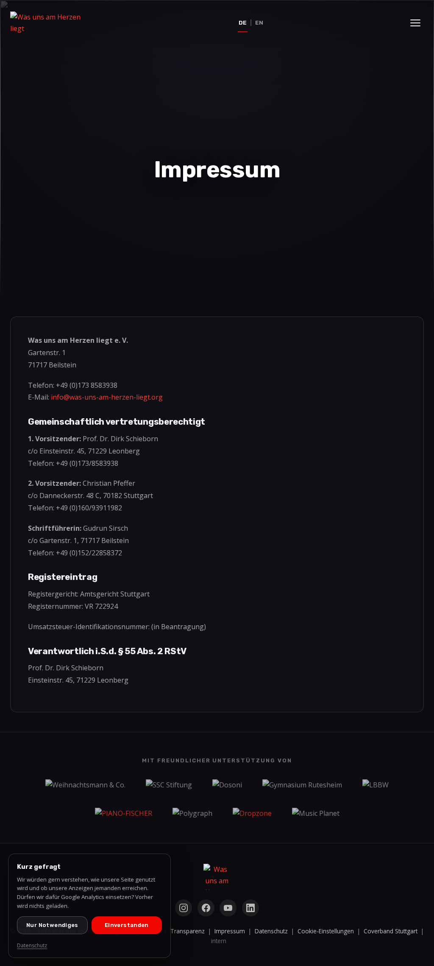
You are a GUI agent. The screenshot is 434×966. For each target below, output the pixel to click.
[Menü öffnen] (415, 23)
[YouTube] (228, 907)
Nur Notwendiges (52, 925)
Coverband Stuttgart (390, 931)
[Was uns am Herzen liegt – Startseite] (52, 22)
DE (243, 22)
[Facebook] (206, 907)
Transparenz (187, 931)
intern (218, 941)
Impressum (229, 931)
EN (259, 22)
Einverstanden (127, 925)
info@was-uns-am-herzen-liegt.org (107, 397)
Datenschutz (271, 931)
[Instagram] (183, 907)
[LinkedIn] (250, 907)
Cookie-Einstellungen (326, 931)
